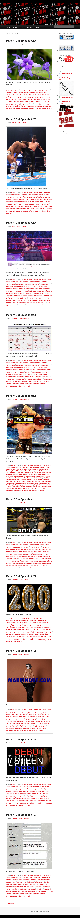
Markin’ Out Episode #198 (21, 739)
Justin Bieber (38, 288)
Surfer (50, 299)
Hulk (24, 94)
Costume (8, 879)
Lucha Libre (21, 98)
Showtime (14, 891)
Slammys (13, 299)
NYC (32, 99)
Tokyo (17, 105)
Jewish (30, 369)
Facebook (9, 94)
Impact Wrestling (45, 94)
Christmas (19, 283)
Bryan (12, 91)
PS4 (48, 101)
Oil (11, 480)
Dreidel (31, 471)
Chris (36, 91)
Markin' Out (28, 98)
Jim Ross (37, 96)
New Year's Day (15, 373)
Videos (37, 27)
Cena (22, 91)
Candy (30, 877)
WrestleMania (38, 106)
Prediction (39, 295)
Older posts (10, 903)
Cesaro (26, 91)
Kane (11, 98)
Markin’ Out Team (27, 27)
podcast (38, 101)
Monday (42, 98)
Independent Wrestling (12, 96)
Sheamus (36, 103)
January (21, 96)
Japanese (31, 96)
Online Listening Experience (33, 293)
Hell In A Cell (9, 881)
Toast (28, 300)
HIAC (18, 881)
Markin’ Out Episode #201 (21, 499)
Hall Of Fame (15, 94)
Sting (7, 105)
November (9, 293)
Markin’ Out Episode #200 (21, 576)
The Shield (43, 891)
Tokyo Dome (22, 105)
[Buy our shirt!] (66, 95)
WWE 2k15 (9, 108)
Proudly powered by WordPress (40, 911)
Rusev (22, 103)
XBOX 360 (49, 108)
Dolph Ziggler (39, 92)
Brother (8, 91)
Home (8, 27)
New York (47, 98)
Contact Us (16, 27)
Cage (26, 877)
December (36, 283)
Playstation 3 (24, 101)
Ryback (27, 103)
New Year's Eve (17, 292)
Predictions (46, 295)
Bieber (29, 89)
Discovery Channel (29, 92)
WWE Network (16, 108)
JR (47, 96)
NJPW (26, 99)
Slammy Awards (21, 380)
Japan (26, 96)
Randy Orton (9, 103)
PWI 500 (16, 890)
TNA (13, 105)
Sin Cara (45, 297)
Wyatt (36, 108)
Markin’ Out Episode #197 (21, 814)
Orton (14, 101)
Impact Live (36, 94)
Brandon (25, 44)
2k (22, 89)
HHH (21, 94)
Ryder (31, 103)
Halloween (47, 879)
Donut (45, 92)
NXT (29, 99)
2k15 (25, 89)
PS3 (45, 101)
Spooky (29, 299)
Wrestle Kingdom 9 (29, 106)
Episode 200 (37, 471)
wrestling (45, 106)
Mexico (34, 290)
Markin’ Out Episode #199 (21, 650)
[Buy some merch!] (66, 76)
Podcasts (14, 89)
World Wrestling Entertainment (14, 106)
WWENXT (31, 108)
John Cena (43, 96)
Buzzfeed (17, 91)
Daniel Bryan (45, 91)
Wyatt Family (42, 108)
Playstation (9, 295)
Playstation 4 (31, 101)
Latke (47, 288)
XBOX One (9, 110)
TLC (10, 105)
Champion (32, 91)
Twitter (41, 105)
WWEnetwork (24, 108)
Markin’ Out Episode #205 (21, 119)
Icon (27, 94)
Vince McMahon (47, 105)
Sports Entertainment (46, 103)
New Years (25, 292)
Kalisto (49, 369)
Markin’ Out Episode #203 (21, 315)
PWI (13, 890)
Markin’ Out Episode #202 (21, 395)
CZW (40, 91)
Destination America (11, 92)
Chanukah (9, 283)
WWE (50, 106)
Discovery (21, 92)
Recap (18, 103)
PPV (42, 101)
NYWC (39, 99)
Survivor (8, 300)
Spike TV (19, 299)
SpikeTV (24, 299)
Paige (18, 101)
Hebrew (14, 286)
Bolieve (39, 279)
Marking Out (35, 98)
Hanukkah (9, 286)
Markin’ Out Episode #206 (21, 40)
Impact (31, 94)
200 (23, 619)
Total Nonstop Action (32, 105)
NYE (35, 99)
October (32, 886)
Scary (49, 890)
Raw (15, 103)
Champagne (36, 281)
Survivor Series (15, 300)
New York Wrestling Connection (15, 99)
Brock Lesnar (46, 89)
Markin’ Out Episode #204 (21, 222)
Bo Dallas (34, 89)
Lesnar (16, 98)
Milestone (39, 290)
